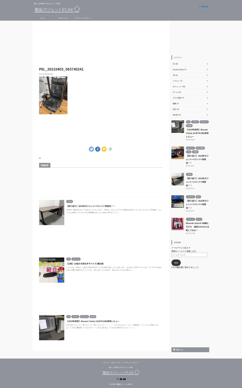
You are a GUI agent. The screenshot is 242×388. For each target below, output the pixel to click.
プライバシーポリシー (83, 18)
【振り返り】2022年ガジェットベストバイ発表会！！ (197, 204)
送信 (176, 263)
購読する (179, 350)
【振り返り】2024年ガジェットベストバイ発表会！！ (197, 159)
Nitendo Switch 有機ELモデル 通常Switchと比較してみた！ (197, 227)
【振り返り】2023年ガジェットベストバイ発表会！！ (90, 205)
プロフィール (63, 18)
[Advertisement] (101, 43)
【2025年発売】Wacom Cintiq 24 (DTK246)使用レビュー (92, 321)
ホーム (42, 18)
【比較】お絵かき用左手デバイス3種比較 (85, 263)
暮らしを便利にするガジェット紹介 (121, 367)
